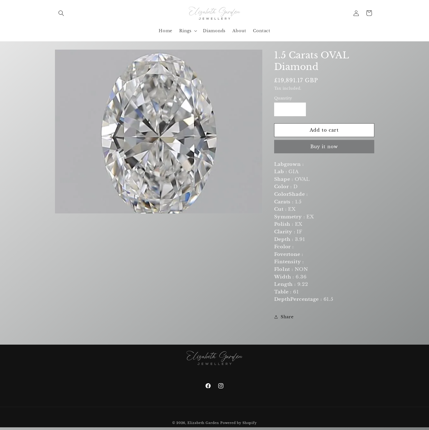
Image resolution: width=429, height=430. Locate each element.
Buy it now (324, 146)
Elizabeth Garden (203, 423)
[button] (61, 13)
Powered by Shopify (238, 423)
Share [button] (287, 316)
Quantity (283, 98)
